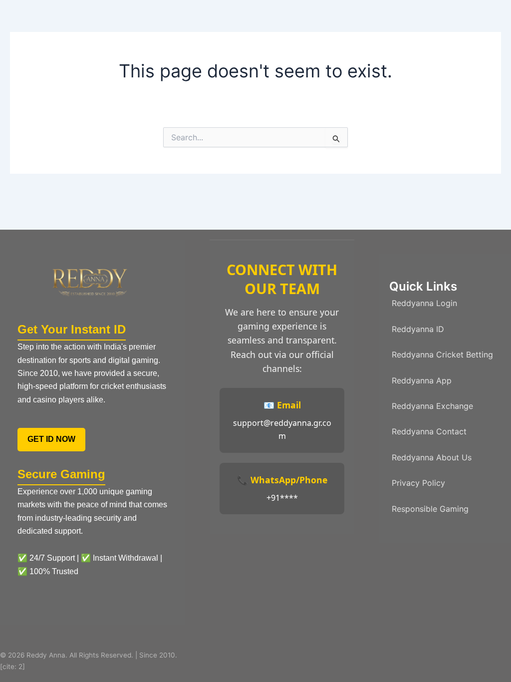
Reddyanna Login (424, 303)
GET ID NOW (51, 439)
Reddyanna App (422, 380)
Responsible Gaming (430, 509)
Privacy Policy (418, 483)
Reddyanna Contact (429, 431)
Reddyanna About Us (432, 457)
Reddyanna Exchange (432, 406)
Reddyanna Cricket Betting (442, 354)
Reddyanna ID (418, 329)
